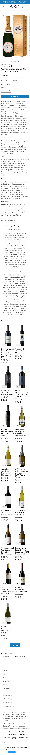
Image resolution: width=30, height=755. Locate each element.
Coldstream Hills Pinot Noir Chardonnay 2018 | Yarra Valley (21, 473)
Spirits (5, 674)
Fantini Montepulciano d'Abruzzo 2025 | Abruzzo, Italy (21, 393)
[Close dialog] (28, 730)
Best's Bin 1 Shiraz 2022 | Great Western (7, 392)
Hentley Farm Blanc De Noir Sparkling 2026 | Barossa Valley (22, 551)
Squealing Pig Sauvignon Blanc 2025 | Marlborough (6, 472)
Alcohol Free (7, 681)
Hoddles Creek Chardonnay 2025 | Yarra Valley (7, 630)
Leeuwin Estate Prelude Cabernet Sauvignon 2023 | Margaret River (8, 353)
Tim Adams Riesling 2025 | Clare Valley (21, 512)
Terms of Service (8, 706)
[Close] (28, 747)
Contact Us (6, 688)
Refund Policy (7, 702)
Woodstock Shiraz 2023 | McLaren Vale (20, 351)
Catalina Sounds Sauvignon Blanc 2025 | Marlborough (8, 551)
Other (5, 685)
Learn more (17, 749)
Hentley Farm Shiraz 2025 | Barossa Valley (7, 512)
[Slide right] (18, 61)
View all (15, 645)
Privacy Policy (7, 699)
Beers (4, 677)
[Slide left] (11, 61)
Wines (5, 670)
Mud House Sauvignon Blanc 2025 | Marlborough (20, 433)
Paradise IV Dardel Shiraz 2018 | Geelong (21, 589)
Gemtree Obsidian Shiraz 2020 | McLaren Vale (8, 433)
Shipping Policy (8, 695)
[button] (3, 7)
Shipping (11, 78)
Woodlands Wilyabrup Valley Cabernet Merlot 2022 (7, 590)
